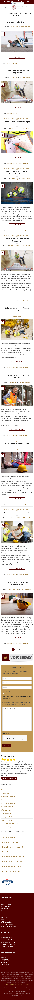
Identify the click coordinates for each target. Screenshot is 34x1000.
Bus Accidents (5, 800)
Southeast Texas (6, 909)
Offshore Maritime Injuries (9, 823)
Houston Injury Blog (23, 119)
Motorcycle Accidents (8, 797)
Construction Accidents (17, 20)
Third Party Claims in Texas (17, 22)
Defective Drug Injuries (8, 827)
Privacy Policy (19, 984)
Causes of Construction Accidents (17, 513)
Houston (4, 902)
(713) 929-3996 (24, 1)
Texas (3, 911)
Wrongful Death (6, 810)
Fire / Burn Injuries (6, 820)
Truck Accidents (6, 793)
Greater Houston (6, 904)
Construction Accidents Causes (17, 443)
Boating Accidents (6, 817)
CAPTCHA (5, 733)
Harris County (5, 906)
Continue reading (17, 57)
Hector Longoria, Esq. (23, 27)
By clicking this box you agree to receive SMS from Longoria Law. (17, 697)
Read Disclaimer (10, 984)
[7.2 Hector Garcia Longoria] (7, 885)
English (14, 3)
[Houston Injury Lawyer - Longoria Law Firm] (19, 7)
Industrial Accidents (7, 807)
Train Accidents (6, 813)
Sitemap (26, 984)
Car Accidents (5, 790)
